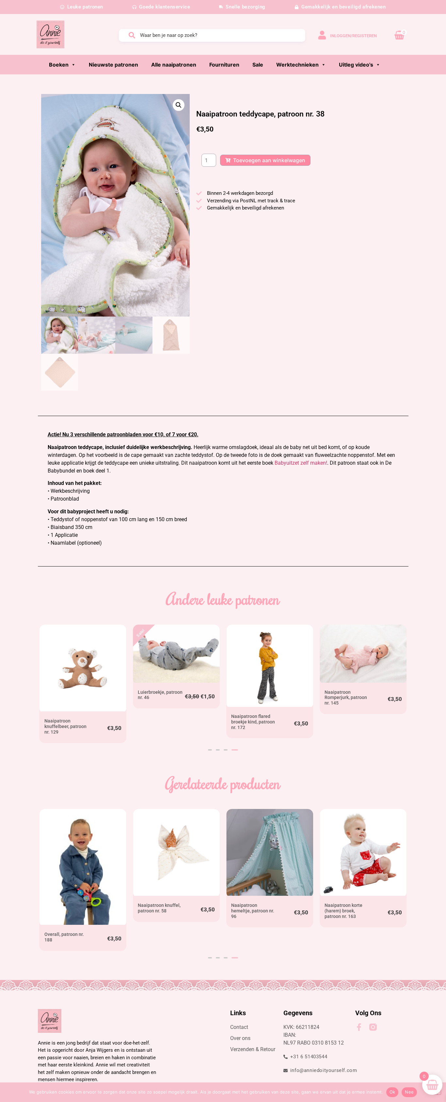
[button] (178, 105)
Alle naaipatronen (173, 64)
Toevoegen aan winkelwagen (269, 160)
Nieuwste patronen (113, 64)
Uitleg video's (356, 64)
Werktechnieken (297, 64)
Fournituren (224, 64)
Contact (239, 1027)
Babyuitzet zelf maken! (301, 463)
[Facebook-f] (359, 1027)
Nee (409, 1091)
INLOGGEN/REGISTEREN (353, 35)
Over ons (240, 1038)
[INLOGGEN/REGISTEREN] (322, 35)
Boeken (59, 64)
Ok (392, 1091)
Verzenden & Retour (252, 1049)
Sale (257, 64)
